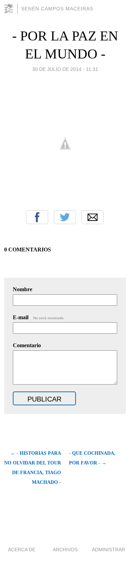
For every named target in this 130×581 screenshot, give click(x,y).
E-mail (38, 317)
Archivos (65, 549)
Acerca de (21, 549)
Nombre (22, 289)
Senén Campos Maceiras (57, 8)
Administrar (108, 549)
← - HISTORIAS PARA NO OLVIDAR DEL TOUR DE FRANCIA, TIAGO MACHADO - (32, 468)
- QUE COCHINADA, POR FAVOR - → (92, 458)
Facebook (37, 217)
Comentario (27, 345)
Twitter (65, 217)
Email (92, 217)
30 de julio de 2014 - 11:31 (65, 69)
